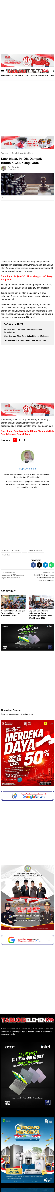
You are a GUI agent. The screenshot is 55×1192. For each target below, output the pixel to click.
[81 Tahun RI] (27, 61)
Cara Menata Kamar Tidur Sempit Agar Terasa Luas (25, 340)
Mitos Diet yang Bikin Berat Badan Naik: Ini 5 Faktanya (26, 336)
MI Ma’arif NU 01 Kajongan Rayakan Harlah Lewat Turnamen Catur (13, 613)
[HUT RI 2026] (27, 143)
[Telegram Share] (45, 565)
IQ (24, 550)
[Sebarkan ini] (33, 565)
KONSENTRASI (35, 550)
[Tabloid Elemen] (27, 71)
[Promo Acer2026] (27, 637)
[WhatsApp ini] (51, 565)
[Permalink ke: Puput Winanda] (3, 168)
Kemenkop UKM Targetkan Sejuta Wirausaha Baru (12, 575)
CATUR (5, 550)
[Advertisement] (27, 27)
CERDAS (16, 550)
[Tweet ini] (39, 565)
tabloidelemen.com (42, 1083)
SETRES (6, 555)
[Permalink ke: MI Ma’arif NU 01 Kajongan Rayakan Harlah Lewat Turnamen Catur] (13, 602)
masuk (14, 714)
